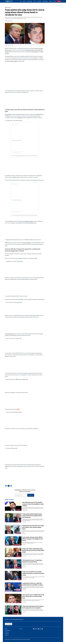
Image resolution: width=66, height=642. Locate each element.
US (20, 1)
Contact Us (20, 628)
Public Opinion (45, 1)
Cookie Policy (7, 633)
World (35, 1)
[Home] (9, 1)
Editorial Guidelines (7, 630)
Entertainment (29, 1)
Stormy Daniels (35, 51)
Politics (24, 1)
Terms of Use (6, 635)
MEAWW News (7, 619)
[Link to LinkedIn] (42, 629)
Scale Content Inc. (15, 619)
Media (55, 1)
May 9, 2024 (20, 261)
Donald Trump (39, 114)
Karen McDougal (27, 242)
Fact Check (39, 1)
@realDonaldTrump (10, 333)
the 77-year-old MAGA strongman (26, 221)
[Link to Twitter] (36, 628)
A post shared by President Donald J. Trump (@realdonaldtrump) (25, 155)
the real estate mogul (12, 61)
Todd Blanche (20, 117)
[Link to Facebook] (33, 628)
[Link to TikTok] (40, 629)
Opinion (50, 1)
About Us (6, 628)
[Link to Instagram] (35, 628)
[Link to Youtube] (38, 628)
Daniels (14, 177)
